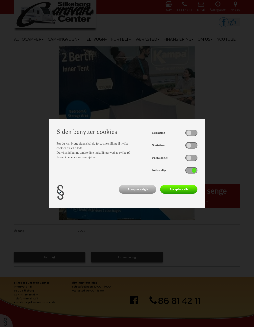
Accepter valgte (137, 189)
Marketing (158, 132)
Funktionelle (159, 157)
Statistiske (158, 145)
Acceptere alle (178, 189)
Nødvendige (159, 170)
